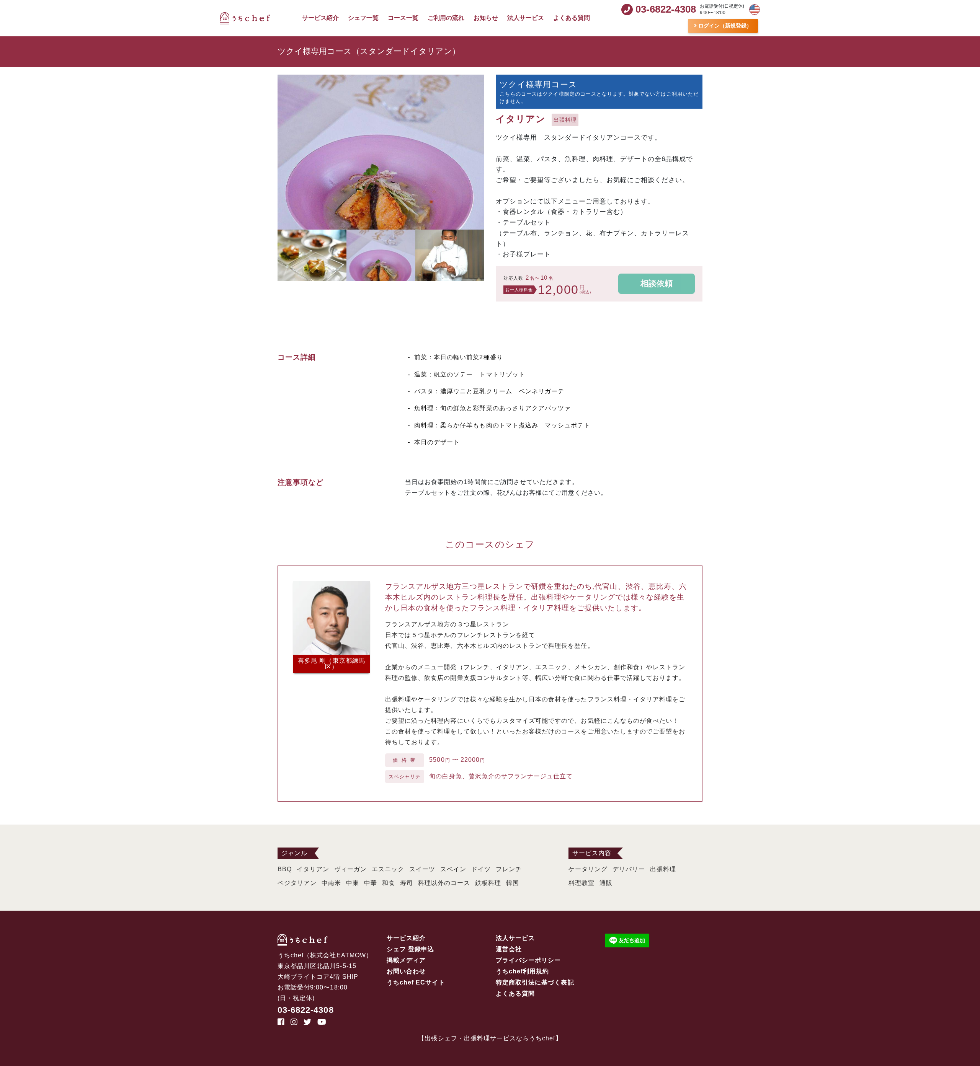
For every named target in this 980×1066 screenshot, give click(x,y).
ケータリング (588, 869)
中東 (352, 883)
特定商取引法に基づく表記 (535, 982)
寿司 (406, 883)
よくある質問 (571, 18)
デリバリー (628, 869)
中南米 (331, 883)
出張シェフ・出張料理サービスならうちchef (490, 1038)
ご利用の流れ (446, 18)
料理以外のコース (444, 883)
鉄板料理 (488, 883)
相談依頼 (656, 283)
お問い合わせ (406, 971)
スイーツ (422, 869)
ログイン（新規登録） (724, 26)
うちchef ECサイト (416, 982)
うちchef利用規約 (522, 971)
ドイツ (481, 869)
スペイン (453, 869)
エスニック (388, 869)
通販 (605, 883)
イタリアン (313, 869)
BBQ (285, 869)
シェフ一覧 (363, 18)
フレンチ (509, 869)
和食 (388, 883)
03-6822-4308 (306, 1010)
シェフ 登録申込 (410, 949)
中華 (370, 883)
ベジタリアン (297, 883)
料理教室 (581, 883)
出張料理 (663, 869)
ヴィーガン (350, 869)
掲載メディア (406, 960)
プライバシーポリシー (528, 960)
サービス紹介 (320, 18)
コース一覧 (403, 18)
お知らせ (486, 18)
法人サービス (525, 18)
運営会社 (509, 949)
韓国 (512, 883)
